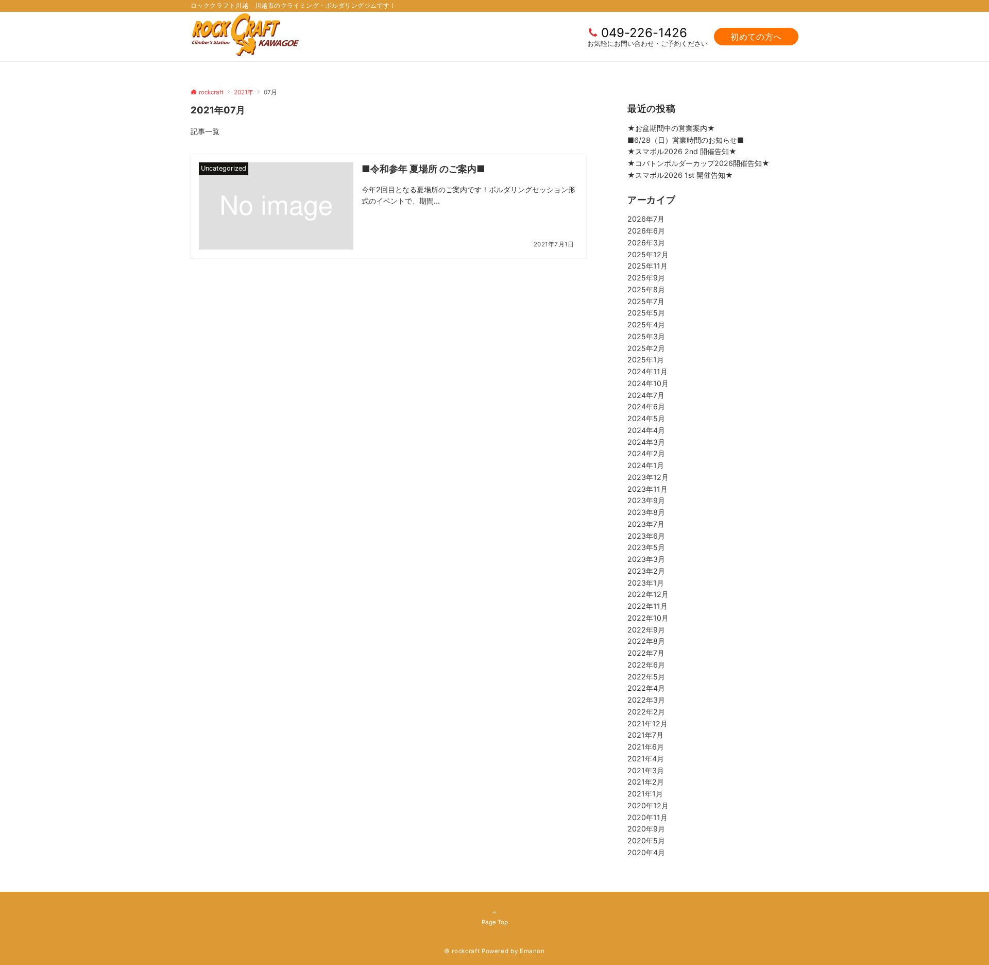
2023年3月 (646, 559)
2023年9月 (646, 500)
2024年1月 (645, 465)
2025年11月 (647, 265)
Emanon (532, 951)
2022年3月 (646, 699)
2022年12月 (648, 594)
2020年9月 (646, 828)
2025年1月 (645, 359)
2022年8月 (646, 641)
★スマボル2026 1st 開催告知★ (680, 175)
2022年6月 (646, 664)
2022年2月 (646, 711)
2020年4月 (646, 852)
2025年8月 (646, 289)
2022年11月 (647, 606)
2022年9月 (646, 629)
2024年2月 (646, 453)
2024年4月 (646, 430)
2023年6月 (646, 535)
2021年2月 (645, 781)
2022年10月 (648, 617)
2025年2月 (646, 348)
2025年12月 (648, 254)
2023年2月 (646, 571)
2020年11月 (647, 817)
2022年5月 (646, 676)
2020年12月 (648, 805)
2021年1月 (645, 793)
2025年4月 (646, 324)
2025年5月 (646, 312)
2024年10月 (648, 383)
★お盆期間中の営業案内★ (671, 128)
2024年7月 (645, 395)
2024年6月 (646, 406)
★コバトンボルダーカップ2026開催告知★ (698, 163)
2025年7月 (645, 301)
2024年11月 (647, 371)
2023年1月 (645, 582)
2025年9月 (646, 277)
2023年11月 (647, 489)
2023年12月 (648, 477)
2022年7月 (645, 652)
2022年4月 (646, 688)
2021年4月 (645, 758)
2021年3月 (645, 770)
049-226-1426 (644, 32)
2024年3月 (646, 442)
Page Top (495, 922)
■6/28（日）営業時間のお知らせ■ (685, 140)
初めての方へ (756, 36)
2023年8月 (646, 512)
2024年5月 (646, 418)
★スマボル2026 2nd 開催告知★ (682, 151)
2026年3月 (646, 242)
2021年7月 (645, 734)
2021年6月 (645, 746)
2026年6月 (646, 230)
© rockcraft (462, 951)
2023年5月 (646, 547)
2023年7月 (645, 524)
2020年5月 (646, 840)
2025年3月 (646, 336)
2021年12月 (647, 723)
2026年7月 (645, 218)
